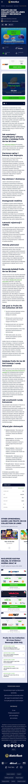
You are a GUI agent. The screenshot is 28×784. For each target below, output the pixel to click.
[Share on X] (2, 25)
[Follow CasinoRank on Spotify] (18, 745)
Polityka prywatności (13, 713)
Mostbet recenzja (14, 587)
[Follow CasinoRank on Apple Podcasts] (22, 745)
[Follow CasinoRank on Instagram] (8, 745)
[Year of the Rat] (9, 540)
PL (13, 749)
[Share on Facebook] (6, 25)
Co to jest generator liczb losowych (13, 700)
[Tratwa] (9, 767)
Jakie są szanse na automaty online (13, 695)
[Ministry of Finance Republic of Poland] (5, 763)
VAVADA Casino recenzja (13, 608)
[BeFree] (17, 767)
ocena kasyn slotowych (10, 144)
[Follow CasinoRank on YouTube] (15, 745)
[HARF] (15, 763)
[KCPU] (24, 763)
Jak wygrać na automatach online (14, 698)
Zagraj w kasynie (13, 32)
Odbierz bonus (17, 67)
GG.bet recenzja (14, 630)
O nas (13, 710)
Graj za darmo (14, 39)
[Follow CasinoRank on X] (12, 745)
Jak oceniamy (13, 718)
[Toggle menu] (2, 1)
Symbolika (14, 693)
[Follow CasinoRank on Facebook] (5, 745)
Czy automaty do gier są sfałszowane (14, 690)
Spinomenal (21, 488)
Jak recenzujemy (13, 715)
